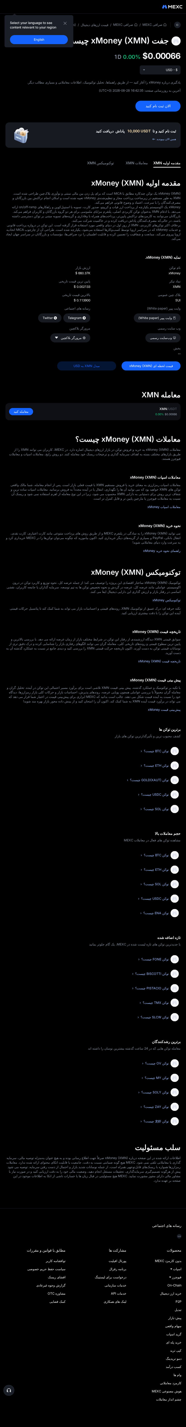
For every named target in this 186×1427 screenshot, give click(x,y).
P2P (178, 1301)
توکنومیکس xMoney (166, 600)
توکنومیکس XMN (100, 163)
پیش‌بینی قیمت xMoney (164, 709)
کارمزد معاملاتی (170, 1383)
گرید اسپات (173, 1334)
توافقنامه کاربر (56, 1261)
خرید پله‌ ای (173, 1342)
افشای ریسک (57, 1277)
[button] (8, 1390)
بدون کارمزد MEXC (168, 1261)
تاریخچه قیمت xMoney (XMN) (159, 661)
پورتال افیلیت (117, 1261)
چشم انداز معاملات (168, 1399)
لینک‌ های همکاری (115, 1301)
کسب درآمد (173, 1367)
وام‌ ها (177, 1375)
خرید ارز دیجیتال (170, 1293)
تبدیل (178, 1310)
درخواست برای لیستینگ (110, 1277)
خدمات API (118, 1293)
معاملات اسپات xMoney (164, 507)
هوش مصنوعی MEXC (166, 1391)
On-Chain (174, 1285)
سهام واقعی (173, 1326)
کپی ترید (175, 1350)
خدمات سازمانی (115, 1285)
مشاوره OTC (57, 1293)
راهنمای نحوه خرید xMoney (162, 551)
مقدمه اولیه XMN (167, 163)
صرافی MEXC (152, 24)
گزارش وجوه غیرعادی (51, 1285)
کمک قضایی (57, 1301)
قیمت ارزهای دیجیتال (94, 25)
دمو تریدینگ (173, 1358)
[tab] (167, 163)
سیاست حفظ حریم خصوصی (46, 1269)
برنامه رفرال (117, 1269)
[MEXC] (172, 7)
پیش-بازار (174, 1318)
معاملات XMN (137, 163)
